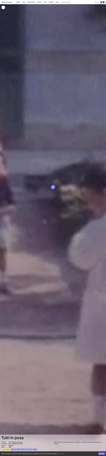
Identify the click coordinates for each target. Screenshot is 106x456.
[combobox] (72, 2)
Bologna (11, 445)
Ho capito (101, 453)
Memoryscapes (6, 2)
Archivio (18, 2)
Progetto (51, 2)
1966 (10, 447)
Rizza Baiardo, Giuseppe (15, 442)
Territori (39, 2)
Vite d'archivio (31, 2)
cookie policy (60, 453)
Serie (23, 2)
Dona (57, 2)
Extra (45, 2)
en (96, 2)
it (98, 2)
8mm (10, 444)
